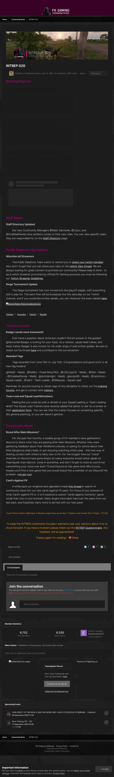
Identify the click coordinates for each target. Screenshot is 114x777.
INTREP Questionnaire (89, 527)
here (104, 298)
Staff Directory (52, 238)
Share (82, 73)
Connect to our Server (57, 684)
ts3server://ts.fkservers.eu (56, 691)
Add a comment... (31, 604)
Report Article (14, 547)
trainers (48, 390)
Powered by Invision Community (57, 751)
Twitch (32, 314)
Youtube (21, 314)
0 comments (60, 73)
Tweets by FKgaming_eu (87, 661)
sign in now (69, 590)
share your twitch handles (87, 262)
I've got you (24, 474)
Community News (33, 73)
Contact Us (74, 746)
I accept (104, 769)
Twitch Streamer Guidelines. (27, 278)
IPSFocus (50, 746)
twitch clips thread (81, 266)
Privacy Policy (62, 746)
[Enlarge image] (23, 304)
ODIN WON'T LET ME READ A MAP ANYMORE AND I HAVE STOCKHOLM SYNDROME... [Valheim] (54, 712)
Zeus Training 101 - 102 (22, 721)
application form (21, 410)
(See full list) (57, 645)
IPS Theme (40, 746)
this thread (75, 486)
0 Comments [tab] (13, 567)
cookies (19, 770)
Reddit (43, 314)
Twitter (9, 314)
